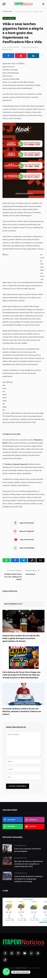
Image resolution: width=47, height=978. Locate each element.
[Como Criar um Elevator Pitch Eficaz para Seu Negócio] (7, 848)
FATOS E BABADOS (9, 18)
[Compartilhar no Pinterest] (21, 55)
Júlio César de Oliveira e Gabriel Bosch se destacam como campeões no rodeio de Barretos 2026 (28, 864)
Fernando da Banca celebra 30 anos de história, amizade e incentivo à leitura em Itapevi (22, 711)
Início (16, 11)
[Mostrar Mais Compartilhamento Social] (42, 55)
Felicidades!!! (30, 574)
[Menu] (4, 4)
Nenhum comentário (31, 47)
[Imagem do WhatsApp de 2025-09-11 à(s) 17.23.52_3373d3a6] (23, 197)
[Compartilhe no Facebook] (8, 55)
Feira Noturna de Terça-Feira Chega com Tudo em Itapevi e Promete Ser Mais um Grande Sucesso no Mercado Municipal (21, 675)
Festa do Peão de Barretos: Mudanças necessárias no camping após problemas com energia (28, 879)
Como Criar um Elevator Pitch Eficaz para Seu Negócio (27, 850)
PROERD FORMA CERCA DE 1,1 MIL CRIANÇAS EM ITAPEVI (13, 577)
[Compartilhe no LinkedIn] (33, 55)
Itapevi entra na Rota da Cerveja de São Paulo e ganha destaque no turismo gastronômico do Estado (21, 638)
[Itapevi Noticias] (23, 4)
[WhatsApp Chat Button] (6, 971)
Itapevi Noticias (10, 591)
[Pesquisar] (43, 4)
